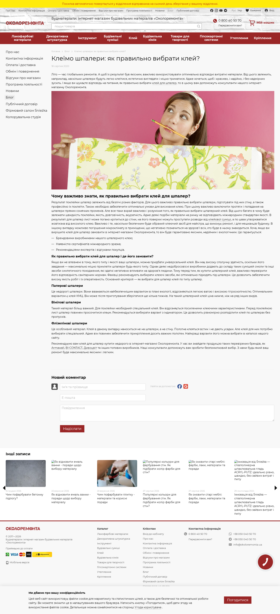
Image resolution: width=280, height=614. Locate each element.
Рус (234, 10)
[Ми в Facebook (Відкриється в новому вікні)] (211, 10)
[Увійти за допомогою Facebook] (179, 386)
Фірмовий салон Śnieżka (26, 110)
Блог (171, 10)
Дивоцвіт (90, 348)
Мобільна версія (19, 562)
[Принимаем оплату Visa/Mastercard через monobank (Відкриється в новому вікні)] (28, 554)
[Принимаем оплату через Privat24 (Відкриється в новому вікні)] (7, 554)
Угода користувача (148, 607)
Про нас (10, 10)
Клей (133, 38)
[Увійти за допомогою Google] (185, 386)
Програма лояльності (139, 10)
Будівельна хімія (152, 38)
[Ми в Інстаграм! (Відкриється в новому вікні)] (216, 10)
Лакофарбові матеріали (22, 38)
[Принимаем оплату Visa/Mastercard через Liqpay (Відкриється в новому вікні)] (18, 554)
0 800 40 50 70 (230, 20)
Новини (160, 10)
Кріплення (262, 38)
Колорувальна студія (23, 117)
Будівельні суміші (113, 38)
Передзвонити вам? (230, 25)
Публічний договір (188, 10)
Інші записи (18, 454)
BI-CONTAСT (74, 348)
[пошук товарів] (199, 26)
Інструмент (87, 38)
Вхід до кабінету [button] (153, 533)
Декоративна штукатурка (57, 38)
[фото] (23, 528)
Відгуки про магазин (111, 10)
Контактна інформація (31, 10)
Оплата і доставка (58, 10)
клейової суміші (219, 219)
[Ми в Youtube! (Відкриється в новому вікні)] (220, 10)
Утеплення (239, 38)
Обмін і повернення (84, 10)
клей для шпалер (164, 83)
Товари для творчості (180, 38)
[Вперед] (276, 488)
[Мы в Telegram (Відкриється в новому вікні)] (225, 10)
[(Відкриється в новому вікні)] (42, 554)
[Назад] (4, 488)
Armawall (57, 348)
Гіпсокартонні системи (211, 38)
